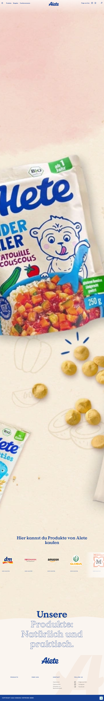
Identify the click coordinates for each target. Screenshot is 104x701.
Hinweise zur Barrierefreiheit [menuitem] (57, 687)
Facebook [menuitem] (81, 687)
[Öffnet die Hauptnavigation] (2, 3)
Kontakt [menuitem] (56, 677)
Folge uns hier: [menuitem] (82, 682)
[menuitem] (8, 3)
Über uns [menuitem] (35, 677)
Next (94, 564)
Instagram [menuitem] (81, 684)
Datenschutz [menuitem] (56, 684)
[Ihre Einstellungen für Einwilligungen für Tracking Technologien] (101, 698)
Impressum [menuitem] (56, 682)
